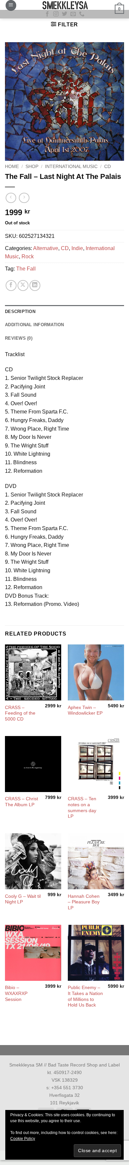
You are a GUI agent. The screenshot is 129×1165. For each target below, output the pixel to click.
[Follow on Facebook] (47, 14)
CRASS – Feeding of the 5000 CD (20, 713)
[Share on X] (23, 285)
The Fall (26, 268)
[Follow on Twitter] (64, 14)
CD (107, 166)
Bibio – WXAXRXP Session (16, 993)
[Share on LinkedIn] (34, 285)
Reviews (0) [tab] (18, 338)
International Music (71, 166)
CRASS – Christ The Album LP (21, 801)
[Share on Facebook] (11, 285)
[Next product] (11, 198)
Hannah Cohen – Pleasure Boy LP (84, 902)
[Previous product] (24, 198)
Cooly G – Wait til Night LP (23, 899)
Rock (28, 256)
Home (12, 166)
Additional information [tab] (34, 324)
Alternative (45, 248)
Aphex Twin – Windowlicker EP (85, 710)
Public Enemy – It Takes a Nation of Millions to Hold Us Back (85, 996)
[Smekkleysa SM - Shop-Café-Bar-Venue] (64, 5)
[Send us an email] (73, 14)
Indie (77, 248)
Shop (31, 166)
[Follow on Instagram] (56, 14)
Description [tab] (20, 311)
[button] (11, 5)
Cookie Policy (22, 1138)
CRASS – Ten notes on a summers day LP (82, 807)
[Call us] (81, 14)
